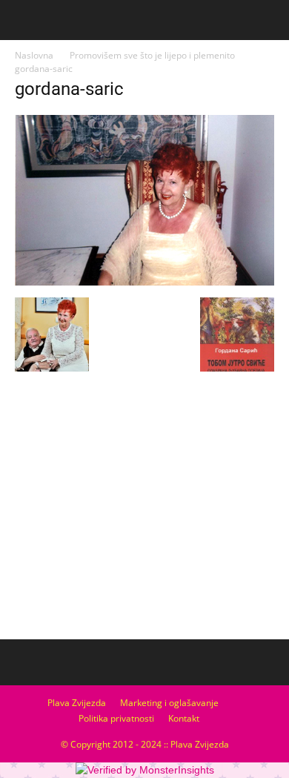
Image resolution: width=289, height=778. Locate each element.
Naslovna (34, 55)
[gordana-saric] (144, 282)
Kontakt (183, 718)
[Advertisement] (144, 523)
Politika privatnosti (116, 718)
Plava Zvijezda (76, 702)
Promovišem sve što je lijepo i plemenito (152, 55)
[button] (268, 20)
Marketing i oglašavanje (169, 702)
